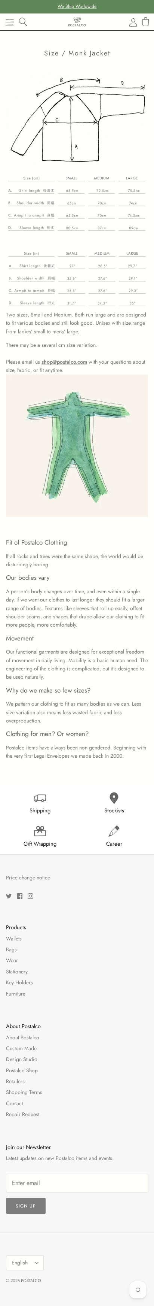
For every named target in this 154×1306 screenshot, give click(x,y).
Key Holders (19, 982)
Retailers (15, 1081)
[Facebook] (19, 896)
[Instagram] (30, 896)
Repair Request (22, 1114)
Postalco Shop (22, 1070)
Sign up (26, 1206)
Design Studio (21, 1059)
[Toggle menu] (9, 22)
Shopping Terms (24, 1092)
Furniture (15, 993)
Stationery (17, 971)
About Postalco (22, 1037)
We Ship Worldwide (77, 6)
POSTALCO (31, 1281)
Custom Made (21, 1048)
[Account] (128, 22)
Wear (12, 960)
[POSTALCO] (77, 22)
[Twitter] (9, 896)
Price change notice (28, 877)
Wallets (14, 938)
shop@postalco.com (64, 362)
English (20, 1262)
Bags (11, 949)
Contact (14, 1103)
